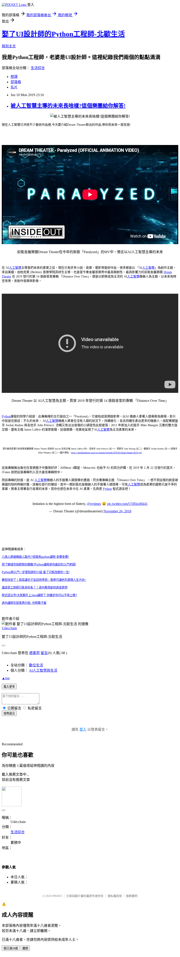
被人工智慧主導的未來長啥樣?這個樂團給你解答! (68, 106)
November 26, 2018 (117, 511)
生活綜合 (38, 68)
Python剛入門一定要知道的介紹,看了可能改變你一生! (36, 572)
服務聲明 (131, 896)
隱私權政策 (115, 896)
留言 (44, 653)
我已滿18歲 (11, 948)
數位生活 (36, 665)
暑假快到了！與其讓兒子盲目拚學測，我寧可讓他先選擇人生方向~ (44, 579)
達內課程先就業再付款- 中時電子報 (24, 603)
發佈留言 (9, 713)
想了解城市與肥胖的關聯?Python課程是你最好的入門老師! (39, 564)
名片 (14, 87)
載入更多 (9, 686)
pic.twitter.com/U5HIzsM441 (127, 504)
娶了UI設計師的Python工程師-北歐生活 (63, 34)
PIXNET (57, 896)
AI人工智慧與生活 (43, 670)
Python (6, 416)
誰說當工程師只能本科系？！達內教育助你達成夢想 (34, 587)
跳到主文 (9, 46)
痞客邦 (34, 653)
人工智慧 (15, 267)
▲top (6, 678)
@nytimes (94, 504)
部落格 (16, 82)
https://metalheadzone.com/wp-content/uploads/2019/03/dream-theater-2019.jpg (106, 452)
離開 (25, 948)
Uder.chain (9, 628)
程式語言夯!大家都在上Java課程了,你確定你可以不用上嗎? (39, 595)
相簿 (14, 77)
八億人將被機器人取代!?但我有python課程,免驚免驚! (35, 556)
